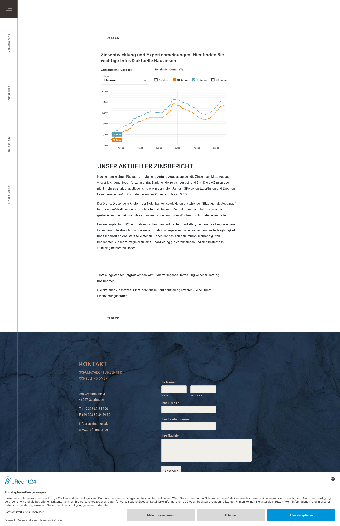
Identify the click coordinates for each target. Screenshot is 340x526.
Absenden (171, 471)
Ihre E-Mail (170, 403)
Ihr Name (169, 382)
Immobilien (9, 93)
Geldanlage (9, 144)
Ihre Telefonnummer (176, 419)
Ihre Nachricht (172, 435)
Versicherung (9, 43)
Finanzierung (9, 194)
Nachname (196, 395)
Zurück (113, 38)
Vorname (166, 395)
